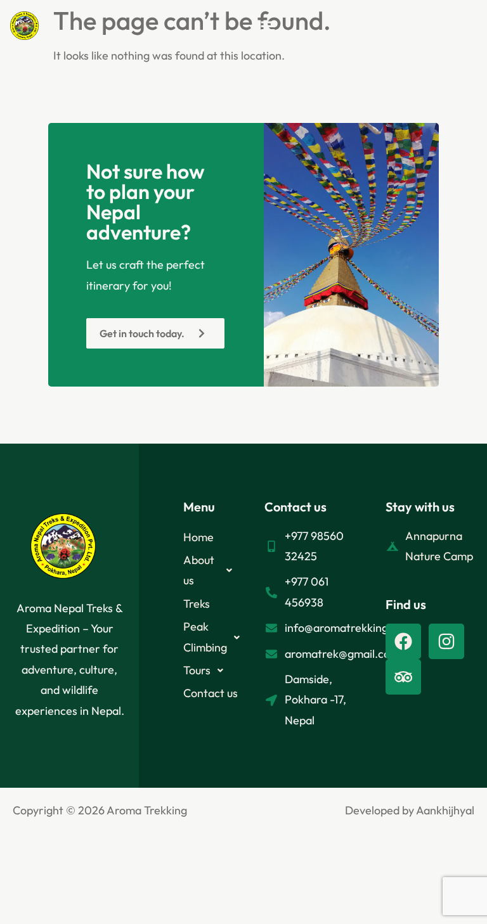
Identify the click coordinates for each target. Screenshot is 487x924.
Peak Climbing (205, 636)
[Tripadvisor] (403, 677)
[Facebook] (403, 641)
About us (198, 570)
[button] (267, 28)
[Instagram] (446, 641)
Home (198, 537)
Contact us (210, 693)
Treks (196, 603)
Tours (197, 670)
